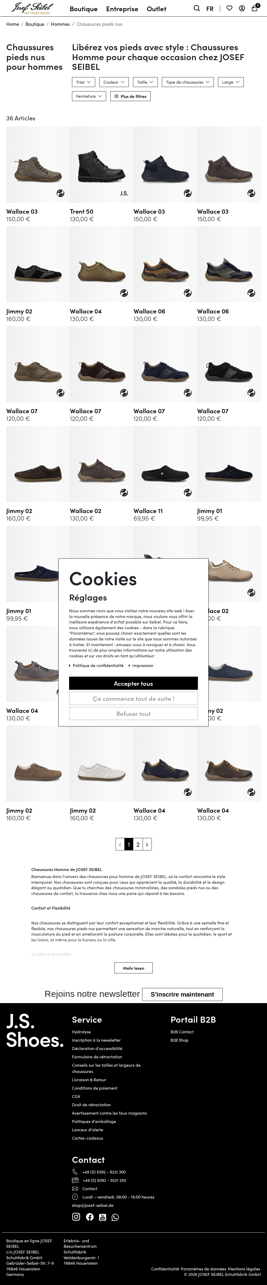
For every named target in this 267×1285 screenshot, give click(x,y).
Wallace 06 (149, 311)
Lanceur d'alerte (87, 1129)
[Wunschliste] (229, 8)
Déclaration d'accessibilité (97, 1048)
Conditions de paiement (94, 1088)
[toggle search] (197, 8)
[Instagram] (76, 1217)
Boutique (35, 24)
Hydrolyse (81, 1031)
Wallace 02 (85, 510)
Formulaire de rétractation (97, 1056)
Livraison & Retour (89, 1079)
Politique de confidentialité (99, 665)
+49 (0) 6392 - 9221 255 (104, 1180)
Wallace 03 (22, 211)
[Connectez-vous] (242, 8)
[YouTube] (102, 1217)
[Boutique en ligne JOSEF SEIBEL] (32, 7)
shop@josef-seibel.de (92, 1205)
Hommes (60, 24)
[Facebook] (90, 1217)
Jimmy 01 (209, 510)
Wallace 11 (148, 510)
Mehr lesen (133, 968)
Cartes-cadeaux (87, 1138)
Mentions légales (244, 1269)
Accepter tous (133, 683)
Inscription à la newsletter (96, 1040)
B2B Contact (182, 1031)
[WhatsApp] (114, 1217)
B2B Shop (180, 1040)
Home (12, 24)
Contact (89, 1188)
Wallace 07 (22, 410)
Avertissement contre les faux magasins (109, 1113)
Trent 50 (81, 211)
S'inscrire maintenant (182, 994)
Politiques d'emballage (94, 1121)
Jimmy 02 (19, 311)
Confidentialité (165, 1269)
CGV (76, 1096)
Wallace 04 (86, 311)
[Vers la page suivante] (147, 844)
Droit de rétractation (91, 1104)
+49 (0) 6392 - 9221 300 (104, 1172)
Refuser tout (133, 713)
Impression (142, 665)
